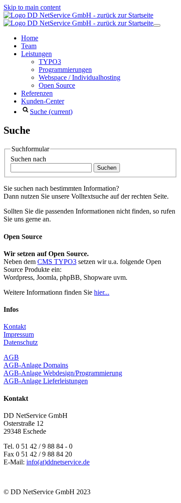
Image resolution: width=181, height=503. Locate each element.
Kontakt (15, 326)
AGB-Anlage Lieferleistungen (46, 381)
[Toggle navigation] (156, 25)
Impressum (19, 334)
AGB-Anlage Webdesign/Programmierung (63, 373)
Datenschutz (21, 342)
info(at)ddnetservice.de (58, 462)
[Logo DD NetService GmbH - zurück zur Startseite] (78, 19)
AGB (11, 357)
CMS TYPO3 (56, 261)
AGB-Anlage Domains (36, 365)
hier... (101, 292)
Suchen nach (28, 159)
